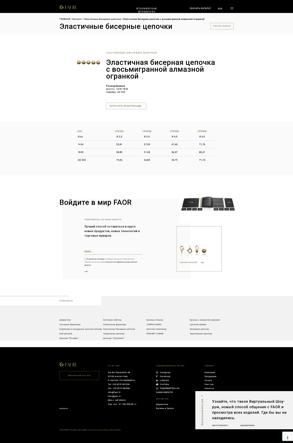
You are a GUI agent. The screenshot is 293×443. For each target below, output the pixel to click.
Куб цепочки (66, 334)
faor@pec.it (114, 396)
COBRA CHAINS (153, 324)
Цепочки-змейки (198, 324)
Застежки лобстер (112, 320)
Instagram (165, 372)
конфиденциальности (114, 259)
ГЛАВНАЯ (65, 19)
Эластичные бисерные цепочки (103, 19)
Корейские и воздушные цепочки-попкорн (81, 329)
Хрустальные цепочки (201, 334)
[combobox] (220, 9)
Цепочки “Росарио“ (69, 338)
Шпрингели (65, 320)
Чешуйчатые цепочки (114, 334)
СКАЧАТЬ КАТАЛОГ (200, 8)
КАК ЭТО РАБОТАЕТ (220, 425)
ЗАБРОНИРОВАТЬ (247, 425)
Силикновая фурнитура (114, 324)
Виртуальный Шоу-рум (79, 375)
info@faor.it (114, 392)
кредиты (64, 408)
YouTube (164, 384)
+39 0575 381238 (120, 384)
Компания (209, 372)
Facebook (165, 376)
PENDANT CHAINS (155, 334)
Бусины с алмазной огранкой (205, 320)
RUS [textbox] (220, 8)
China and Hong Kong (98, 430)
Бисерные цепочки (199, 329)
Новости (209, 388)
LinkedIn (164, 380)
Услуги (208, 380)
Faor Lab (209, 384)
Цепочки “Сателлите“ (114, 338)
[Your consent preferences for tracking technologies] (288, 438)
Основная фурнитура (70, 324)
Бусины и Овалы (154, 320)
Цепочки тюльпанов (156, 329)
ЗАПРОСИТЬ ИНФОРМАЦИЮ (125, 106)
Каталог (77, 19)
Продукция (210, 376)
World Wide (115, 430)
